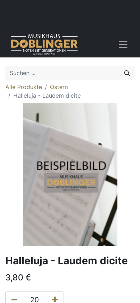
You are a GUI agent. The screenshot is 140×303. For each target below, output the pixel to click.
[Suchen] (127, 73)
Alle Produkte (23, 86)
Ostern (59, 86)
